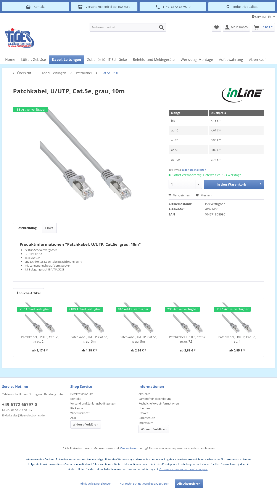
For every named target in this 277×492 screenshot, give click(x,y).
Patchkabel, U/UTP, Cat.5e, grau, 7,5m (187, 339)
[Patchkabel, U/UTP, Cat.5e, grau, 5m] (138, 318)
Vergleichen (181, 195)
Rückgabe (76, 408)
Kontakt (75, 399)
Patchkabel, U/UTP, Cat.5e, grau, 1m (237, 339)
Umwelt (143, 413)
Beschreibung (26, 228)
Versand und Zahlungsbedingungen (93, 403)
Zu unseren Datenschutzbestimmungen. (183, 469)
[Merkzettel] (216, 27)
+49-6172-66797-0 (19, 404)
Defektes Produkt (81, 394)
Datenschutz (146, 418)
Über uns (144, 408)
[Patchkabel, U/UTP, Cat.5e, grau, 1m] (236, 318)
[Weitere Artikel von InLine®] (242, 95)
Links (49, 228)
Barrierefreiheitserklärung (154, 399)
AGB (73, 418)
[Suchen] (161, 27)
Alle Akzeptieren (189, 484)
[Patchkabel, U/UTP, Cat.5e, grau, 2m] (40, 318)
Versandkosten (129, 448)
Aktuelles (144, 394)
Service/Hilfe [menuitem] (263, 17)
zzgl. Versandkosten (194, 170)
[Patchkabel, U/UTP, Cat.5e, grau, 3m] (89, 318)
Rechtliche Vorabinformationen (158, 403)
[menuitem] (128, 27)
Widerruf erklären (85, 424)
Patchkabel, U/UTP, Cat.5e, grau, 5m (138, 339)
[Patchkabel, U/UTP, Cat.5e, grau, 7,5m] (187, 318)
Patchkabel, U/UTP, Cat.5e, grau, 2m (40, 339)
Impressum (145, 423)
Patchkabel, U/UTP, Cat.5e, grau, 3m (89, 339)
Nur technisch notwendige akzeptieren (144, 484)
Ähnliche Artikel (28, 293)
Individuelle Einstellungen (95, 484)
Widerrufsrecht (80, 413)
